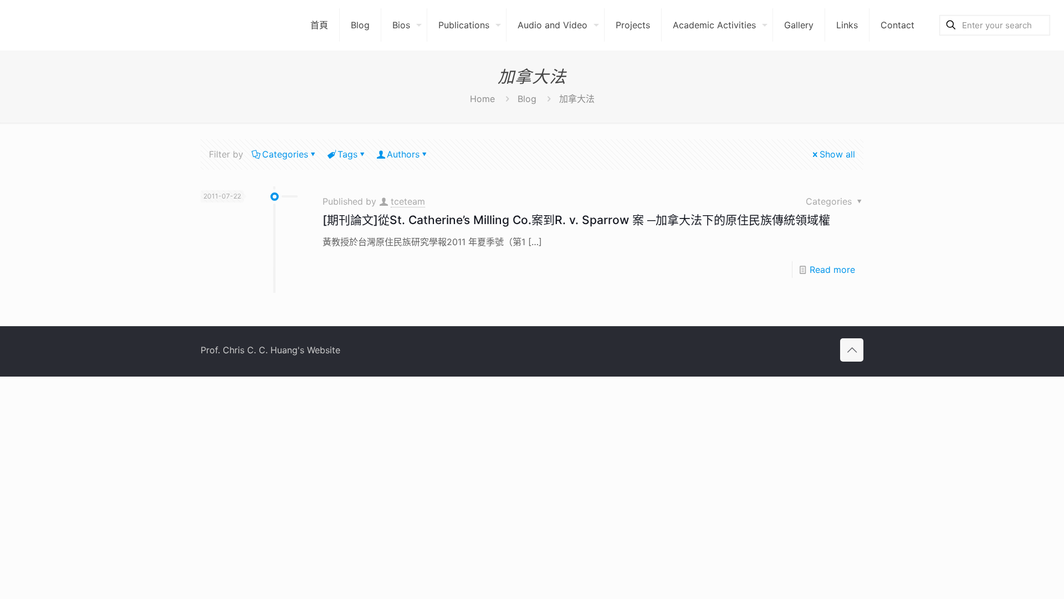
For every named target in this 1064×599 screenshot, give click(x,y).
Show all (837, 154)
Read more (832, 269)
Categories (285, 154)
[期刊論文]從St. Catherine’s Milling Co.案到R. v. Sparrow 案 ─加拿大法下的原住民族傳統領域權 (576, 220)
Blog (527, 98)
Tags (347, 154)
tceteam (408, 201)
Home (482, 98)
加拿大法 (577, 98)
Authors (403, 154)
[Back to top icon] (851, 350)
